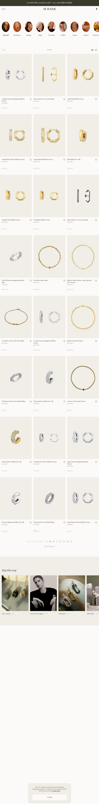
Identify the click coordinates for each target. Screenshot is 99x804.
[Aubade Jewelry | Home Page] (49, 9)
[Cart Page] (96, 9)
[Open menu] (3, 9)
